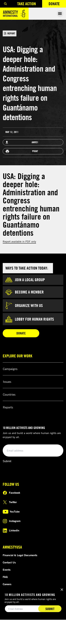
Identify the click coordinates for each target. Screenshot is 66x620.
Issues (7, 381)
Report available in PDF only (19, 241)
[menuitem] (5, 4)
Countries (9, 394)
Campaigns (10, 369)
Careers (7, 584)
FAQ (5, 577)
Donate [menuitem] (57, 4)
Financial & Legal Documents (20, 555)
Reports (8, 407)
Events (6, 569)
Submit (7, 461)
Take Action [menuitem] (26, 3)
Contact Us (9, 562)
